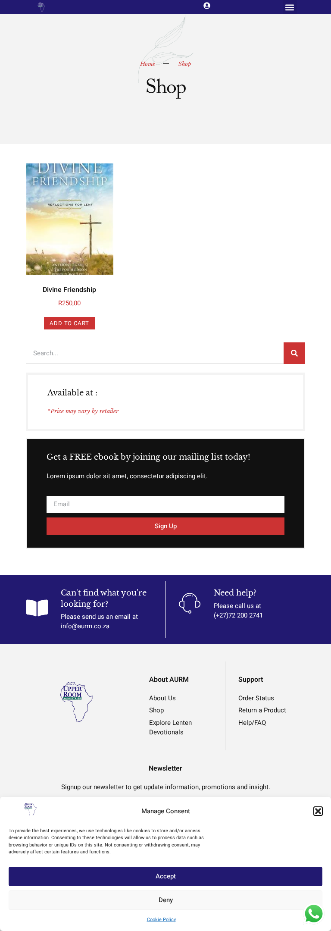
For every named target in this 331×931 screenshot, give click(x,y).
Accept (166, 876)
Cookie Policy (161, 919)
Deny (166, 900)
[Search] (294, 353)
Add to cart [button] (69, 323)
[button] (318, 811)
